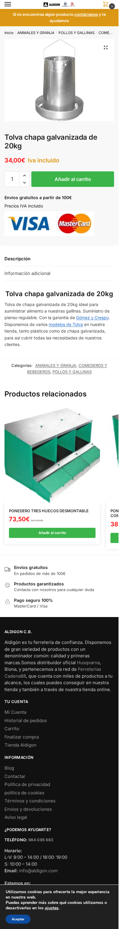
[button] (105, 47)
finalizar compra (21, 737)
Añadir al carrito (73, 179)
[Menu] (13, 4)
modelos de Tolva (66, 324)
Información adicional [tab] (27, 273)
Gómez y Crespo (92, 317)
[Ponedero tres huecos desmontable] (52, 455)
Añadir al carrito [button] (52, 532)
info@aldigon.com (38, 870)
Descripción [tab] (17, 259)
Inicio (8, 32)
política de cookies (24, 793)
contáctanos (86, 14)
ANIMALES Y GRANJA (35, 32)
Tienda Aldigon (20, 745)
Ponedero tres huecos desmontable (49, 510)
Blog (9, 768)
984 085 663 (40, 839)
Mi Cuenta (15, 712)
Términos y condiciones (30, 801)
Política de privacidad (27, 784)
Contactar (14, 776)
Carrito (11, 728)
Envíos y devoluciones (28, 809)
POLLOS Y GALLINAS (77, 32)
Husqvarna (88, 662)
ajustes (52, 908)
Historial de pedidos (25, 720)
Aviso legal (15, 817)
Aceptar (18, 919)
